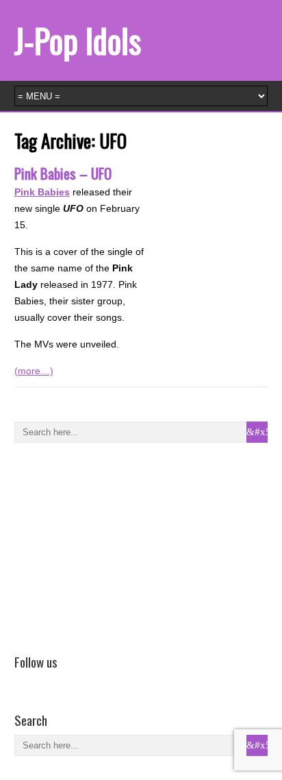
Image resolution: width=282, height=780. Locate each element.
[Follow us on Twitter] (42, 681)
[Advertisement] (117, 545)
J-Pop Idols (77, 40)
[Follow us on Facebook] (22, 681)
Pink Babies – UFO (63, 173)
